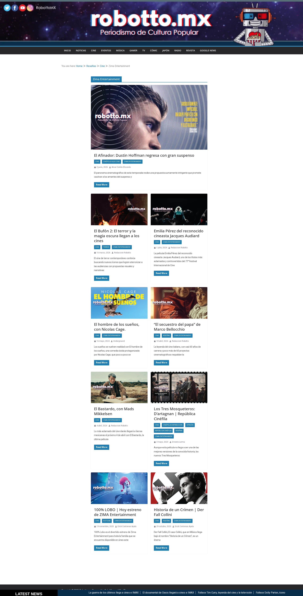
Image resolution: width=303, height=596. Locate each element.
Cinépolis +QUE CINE (111, 161)
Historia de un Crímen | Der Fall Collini (179, 512)
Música (120, 50)
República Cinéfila (163, 431)
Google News (208, 50)
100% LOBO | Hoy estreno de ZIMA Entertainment (117, 512)
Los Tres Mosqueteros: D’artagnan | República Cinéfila (174, 413)
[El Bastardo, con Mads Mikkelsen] (119, 387)
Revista (190, 50)
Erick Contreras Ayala (127, 526)
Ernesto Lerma (178, 442)
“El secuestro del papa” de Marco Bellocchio (177, 327)
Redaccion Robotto (122, 253)
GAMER (133, 50)
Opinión (190, 425)
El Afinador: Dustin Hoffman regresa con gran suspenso (144, 155)
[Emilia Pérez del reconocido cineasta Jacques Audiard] (179, 209)
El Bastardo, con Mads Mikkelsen (114, 411)
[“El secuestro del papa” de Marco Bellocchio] (179, 303)
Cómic (153, 50)
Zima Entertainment (132, 161)
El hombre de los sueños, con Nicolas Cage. (116, 327)
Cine (93, 50)
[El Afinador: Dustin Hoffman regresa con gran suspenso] (149, 117)
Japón (165, 50)
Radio (177, 50)
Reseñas (166, 335)
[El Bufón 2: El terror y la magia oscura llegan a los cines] (119, 209)
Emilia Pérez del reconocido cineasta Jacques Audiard (178, 233)
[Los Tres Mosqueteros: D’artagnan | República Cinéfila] (179, 387)
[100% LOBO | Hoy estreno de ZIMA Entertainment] (119, 488)
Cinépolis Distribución (172, 425)
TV (143, 50)
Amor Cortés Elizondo (121, 167)
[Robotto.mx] (151, 2)
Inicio (67, 50)
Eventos (106, 50)
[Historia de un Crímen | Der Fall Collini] (179, 488)
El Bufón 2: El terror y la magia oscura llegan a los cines (116, 235)
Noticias (81, 50)
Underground (119, 341)
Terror (106, 247)
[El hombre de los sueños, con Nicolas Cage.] (119, 303)
